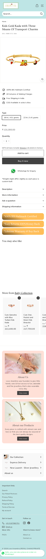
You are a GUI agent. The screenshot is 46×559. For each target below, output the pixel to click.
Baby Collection (24, 293)
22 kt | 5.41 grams (30, 117)
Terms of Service (8, 507)
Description (7, 189)
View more (23, 393)
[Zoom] (42, 79)
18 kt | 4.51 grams (11, 117)
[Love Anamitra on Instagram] (24, 523)
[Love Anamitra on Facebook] (28, 523)
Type (4, 113)
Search (4, 490)
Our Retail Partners (9, 494)
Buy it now (23, 161)
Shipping (23, 148)
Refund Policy (7, 500)
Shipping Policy (8, 504)
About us (26, 535)
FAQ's (4, 535)
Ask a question (8, 201)
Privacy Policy (7, 497)
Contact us (27, 538)
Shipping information (11, 206)
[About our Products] (23, 412)
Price (4, 125)
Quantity (6, 136)
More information (10, 195)
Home (4, 21)
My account (6, 510)
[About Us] (23, 363)
